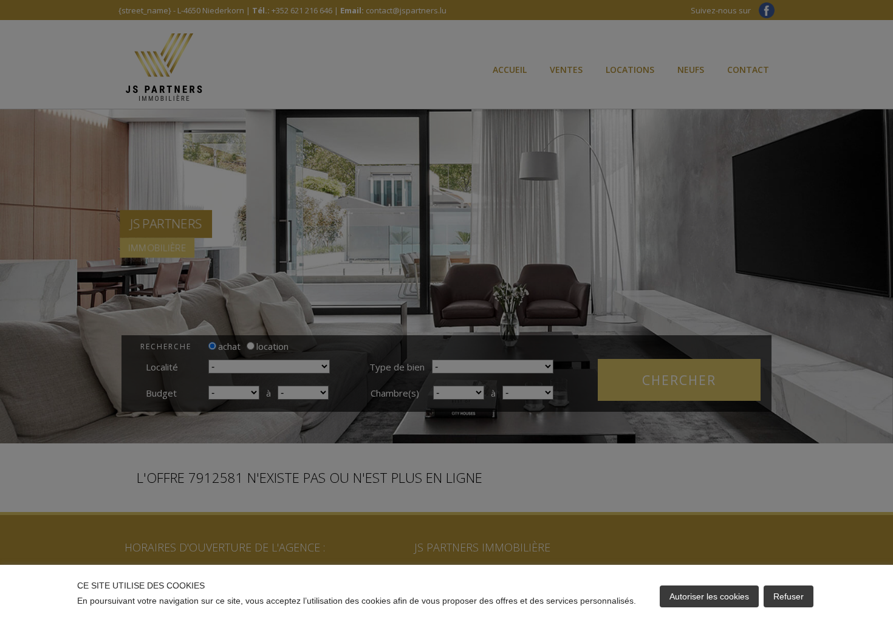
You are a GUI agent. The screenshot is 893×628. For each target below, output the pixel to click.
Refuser (788, 596)
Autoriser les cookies (709, 596)
